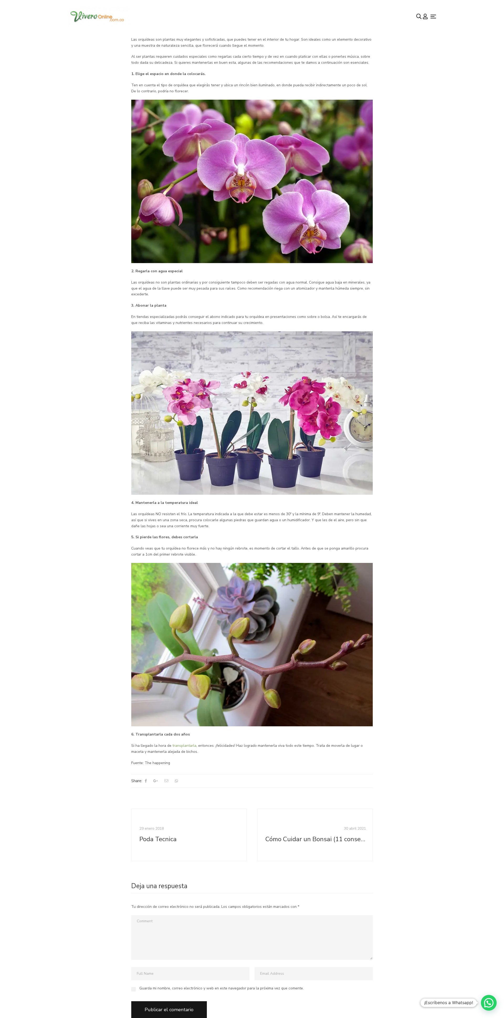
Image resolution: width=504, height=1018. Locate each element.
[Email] (166, 781)
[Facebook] (146, 781)
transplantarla (184, 745)
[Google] (155, 781)
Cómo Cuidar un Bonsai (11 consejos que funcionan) (315, 839)
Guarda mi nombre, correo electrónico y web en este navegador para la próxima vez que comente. (221, 988)
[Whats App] (176, 781)
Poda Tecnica (158, 839)
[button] (489, 1003)
